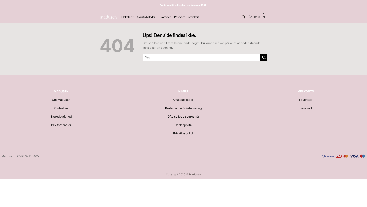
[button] (243, 16)
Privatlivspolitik (183, 133)
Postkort (179, 17)
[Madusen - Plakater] (108, 16)
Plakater (126, 17)
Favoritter (306, 99)
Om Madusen (61, 99)
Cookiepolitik (183, 125)
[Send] (263, 57)
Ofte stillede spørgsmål (183, 116)
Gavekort (193, 17)
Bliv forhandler (61, 125)
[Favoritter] (250, 16)
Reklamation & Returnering (183, 108)
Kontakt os (61, 108)
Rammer (165, 17)
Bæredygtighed (61, 116)
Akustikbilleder (146, 17)
